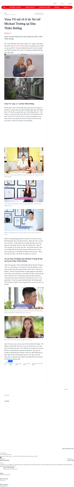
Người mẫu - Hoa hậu (15, 7)
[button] (39, 14)
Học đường (58, 464)
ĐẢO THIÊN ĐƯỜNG (11, 364)
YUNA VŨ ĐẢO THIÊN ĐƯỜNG (26, 364)
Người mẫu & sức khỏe (51, 464)
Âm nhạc (57, 7)
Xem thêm (7, 401)
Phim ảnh (66, 7)
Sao (4, 7)
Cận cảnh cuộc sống (44, 7)
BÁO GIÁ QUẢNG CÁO (68, 448)
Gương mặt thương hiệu (65, 464)
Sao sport (44, 464)
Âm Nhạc (36, 464)
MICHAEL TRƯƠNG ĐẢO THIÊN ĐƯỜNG (37, 364)
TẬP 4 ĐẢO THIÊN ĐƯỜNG (18, 364)
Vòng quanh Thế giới (30, 464)
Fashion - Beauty (30, 7)
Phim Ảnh (40, 464)
